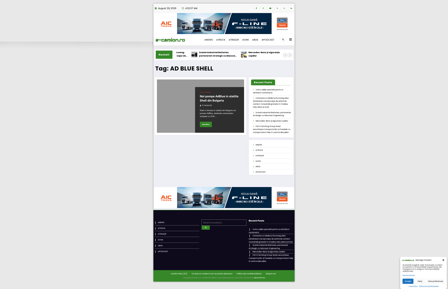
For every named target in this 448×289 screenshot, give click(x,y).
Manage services (408, 275)
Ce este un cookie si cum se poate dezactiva (212, 273)
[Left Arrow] (285, 55)
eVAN (245, 39)
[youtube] (270, 8)
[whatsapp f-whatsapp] (284, 8)
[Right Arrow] (290, 55)
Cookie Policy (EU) (179, 273)
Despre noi (271, 273)
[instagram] (263, 8)
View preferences (435, 281)
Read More (206, 124)
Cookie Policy (413, 286)
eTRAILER (234, 39)
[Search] (283, 39)
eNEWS (209, 39)
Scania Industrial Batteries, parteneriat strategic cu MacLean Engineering (206, 54)
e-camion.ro (207, 105)
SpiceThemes (259, 278)
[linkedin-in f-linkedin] (291, 8)
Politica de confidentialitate (429, 286)
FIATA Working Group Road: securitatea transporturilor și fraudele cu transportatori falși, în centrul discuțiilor (271, 129)
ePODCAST (268, 39)
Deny (420, 281)
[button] (443, 260)
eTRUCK (220, 39)
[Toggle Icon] (290, 39)
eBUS (255, 39)
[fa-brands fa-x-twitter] (277, 8)
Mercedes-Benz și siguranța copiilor (252, 54)
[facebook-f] (256, 8)
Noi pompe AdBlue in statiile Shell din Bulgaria (219, 98)
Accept (408, 281)
